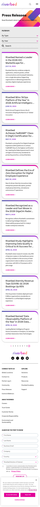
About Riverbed (8, 400)
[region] (20, 491)
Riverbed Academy (27, 385)
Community (5, 385)
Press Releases (7, 389)
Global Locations (7, 373)
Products (24, 377)
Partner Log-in (6, 381)
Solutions (24, 373)
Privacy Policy (16, 471)
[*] (20, 438)
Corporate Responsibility (10, 416)
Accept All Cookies (11, 495)
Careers (4, 403)
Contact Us (5, 377)
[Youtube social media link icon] (27, 358)
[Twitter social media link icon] (17, 358)
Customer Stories (7, 412)
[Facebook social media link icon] (22, 358)
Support (24, 389)
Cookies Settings (20, 499)
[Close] (36, 480)
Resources (24, 381)
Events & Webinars (8, 394)
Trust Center (6, 408)
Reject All (28, 495)
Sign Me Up (20, 476)
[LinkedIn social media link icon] (12, 358)
